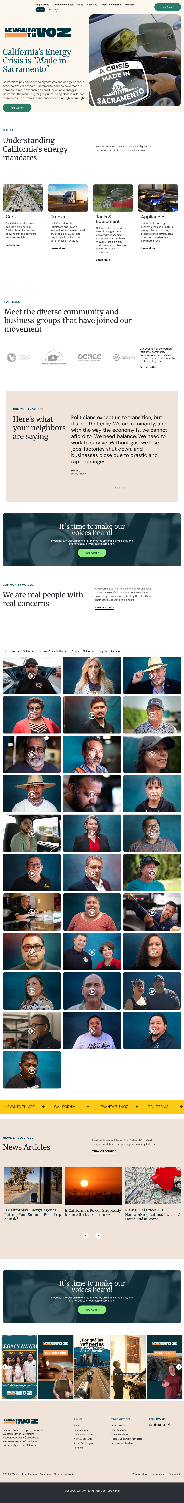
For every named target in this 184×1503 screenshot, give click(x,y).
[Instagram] (150, 1424)
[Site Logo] (21, 1421)
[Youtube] (159, 1424)
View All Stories (104, 607)
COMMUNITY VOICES (28, 409)
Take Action (168, 6)
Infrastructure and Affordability (90, 1214)
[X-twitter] (164, 1424)
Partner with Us (149, 367)
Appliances (153, 217)
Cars (11, 217)
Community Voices (63, 4)
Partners (129, 4)
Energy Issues (41, 4)
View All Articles (104, 1151)
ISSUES (8, 130)
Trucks (58, 217)
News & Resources (87, 4)
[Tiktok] (168, 1424)
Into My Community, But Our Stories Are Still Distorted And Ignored (152, 1214)
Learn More (13, 245)
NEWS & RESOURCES (18, 1137)
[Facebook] (155, 1424)
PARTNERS (12, 301)
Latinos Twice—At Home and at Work (31, 1214)
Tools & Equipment (108, 219)
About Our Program (111, 4)
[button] (115, 488)
